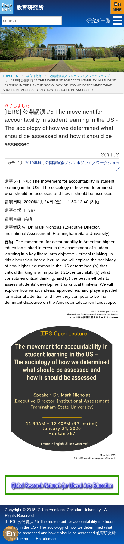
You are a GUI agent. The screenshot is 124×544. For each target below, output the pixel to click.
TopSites (10, 76)
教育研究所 (30, 8)
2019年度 (34, 163)
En (10, 534)
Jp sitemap (18, 538)
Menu (7, 6)
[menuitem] (10, 76)
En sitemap (46, 538)
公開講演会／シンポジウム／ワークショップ (79, 76)
